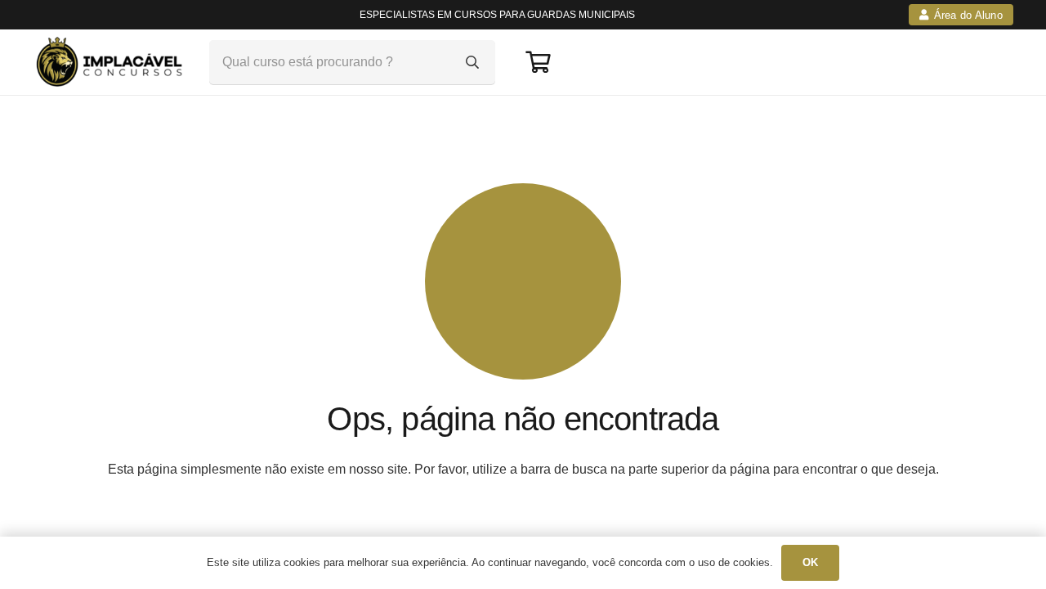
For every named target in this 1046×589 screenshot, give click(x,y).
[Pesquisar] (472, 62)
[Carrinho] (537, 62)
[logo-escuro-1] (111, 62)
